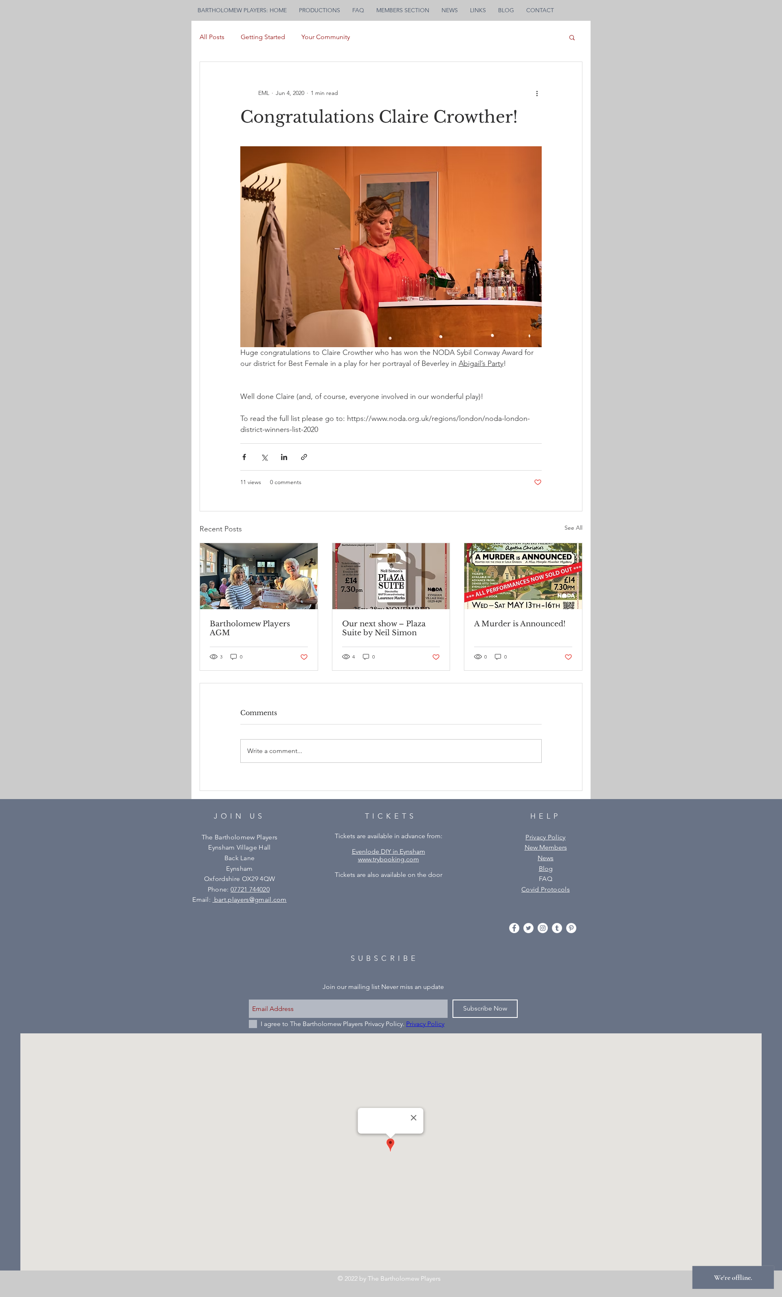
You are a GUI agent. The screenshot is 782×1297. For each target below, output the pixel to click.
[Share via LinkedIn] (284, 457)
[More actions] (537, 93)
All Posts (212, 37)
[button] (572, 37)
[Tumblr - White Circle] (557, 928)
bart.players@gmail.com (249, 899)
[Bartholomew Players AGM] (259, 576)
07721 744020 (250, 889)
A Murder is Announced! (520, 623)
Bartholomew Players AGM (250, 628)
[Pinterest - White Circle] (571, 928)
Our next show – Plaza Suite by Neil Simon (384, 628)
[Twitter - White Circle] (528, 928)
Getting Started (263, 37)
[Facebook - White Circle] (514, 928)
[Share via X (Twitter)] (264, 457)
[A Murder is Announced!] (523, 576)
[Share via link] (304, 457)
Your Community (325, 37)
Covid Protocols (545, 889)
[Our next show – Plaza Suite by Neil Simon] (391, 576)
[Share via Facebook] (244, 457)
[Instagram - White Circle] (543, 928)
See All (573, 527)
